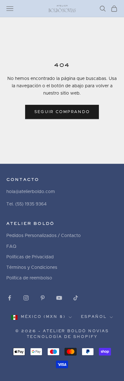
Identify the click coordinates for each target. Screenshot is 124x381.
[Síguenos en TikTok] (75, 298)
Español (94, 317)
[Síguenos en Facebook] (9, 298)
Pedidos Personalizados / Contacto (43, 236)
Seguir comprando (62, 112)
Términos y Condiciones (31, 267)
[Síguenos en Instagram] (26, 298)
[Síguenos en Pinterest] (42, 298)
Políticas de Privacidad (30, 257)
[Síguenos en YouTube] (59, 298)
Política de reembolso (29, 278)
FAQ (11, 246)
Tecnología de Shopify (62, 337)
